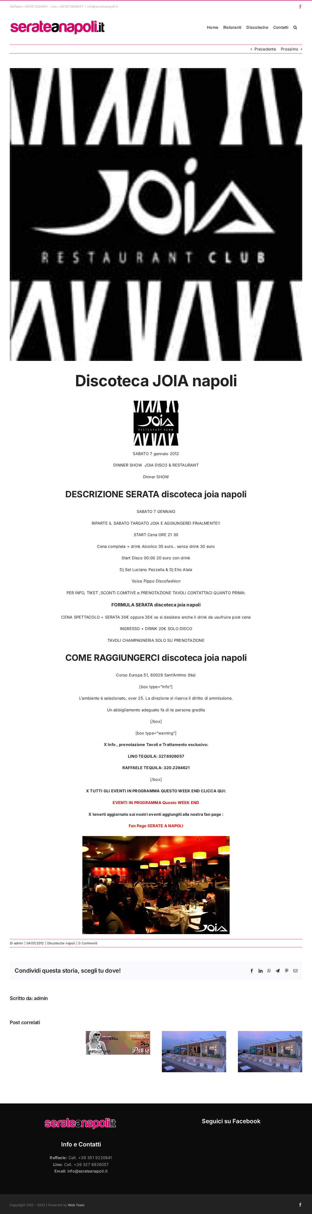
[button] (295, 27)
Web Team (76, 1205)
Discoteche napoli (61, 943)
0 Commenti (87, 943)
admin (18, 943)
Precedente (265, 49)
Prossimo (289, 49)
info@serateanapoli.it (102, 6)
